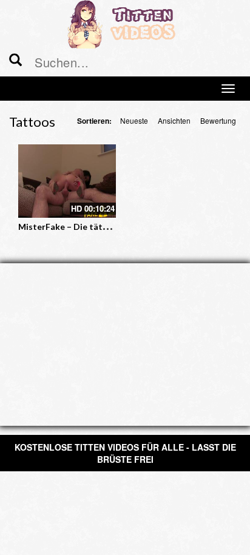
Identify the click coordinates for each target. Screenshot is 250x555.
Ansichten (174, 120)
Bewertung (218, 120)
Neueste (134, 120)
